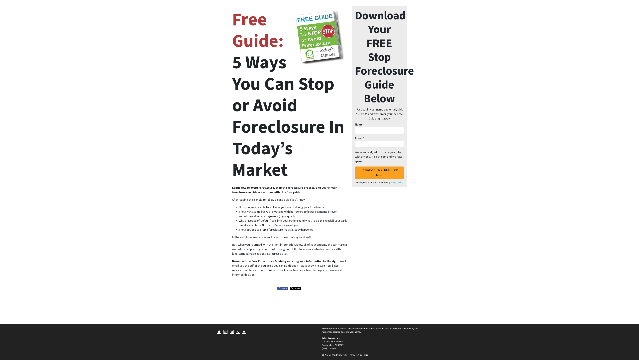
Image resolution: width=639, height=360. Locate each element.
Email (359, 138)
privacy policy (396, 182)
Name (359, 124)
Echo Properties (331, 338)
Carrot (366, 355)
